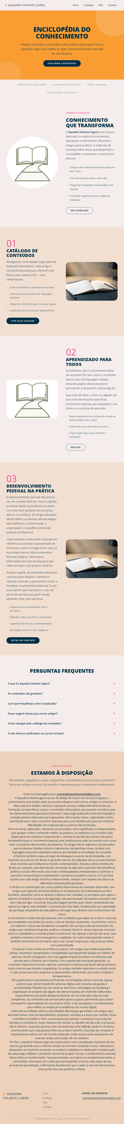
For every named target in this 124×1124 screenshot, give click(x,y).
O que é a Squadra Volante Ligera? (61, 683)
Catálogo (88, 5)
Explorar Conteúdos (62, 63)
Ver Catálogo (79, 210)
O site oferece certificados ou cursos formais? (61, 733)
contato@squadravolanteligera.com (79, 794)
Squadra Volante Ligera (26, 5)
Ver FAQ (76, 447)
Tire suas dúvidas (23, 320)
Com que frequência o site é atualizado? (61, 703)
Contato (112, 5)
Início (75, 5)
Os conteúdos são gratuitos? (61, 693)
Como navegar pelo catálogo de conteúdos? (61, 723)
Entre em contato (23, 640)
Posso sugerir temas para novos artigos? (61, 713)
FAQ (100, 5)
